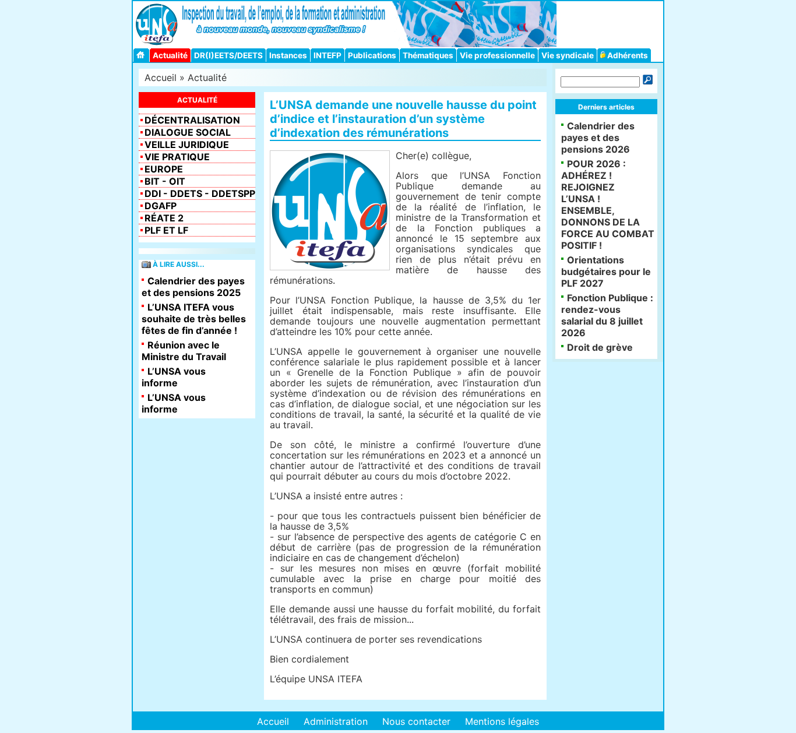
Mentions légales (502, 721)
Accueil (161, 77)
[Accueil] (142, 55)
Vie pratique (177, 157)
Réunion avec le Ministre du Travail (184, 350)
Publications (372, 55)
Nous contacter (416, 721)
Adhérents (626, 55)
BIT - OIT (165, 181)
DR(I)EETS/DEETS (228, 55)
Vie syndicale (567, 55)
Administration (336, 721)
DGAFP (161, 206)
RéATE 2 (164, 218)
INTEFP (327, 55)
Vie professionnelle (497, 55)
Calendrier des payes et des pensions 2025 (193, 286)
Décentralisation (192, 120)
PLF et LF (166, 230)
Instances (288, 55)
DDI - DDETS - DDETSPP (200, 193)
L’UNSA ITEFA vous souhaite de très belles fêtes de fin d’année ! (194, 318)
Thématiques (428, 55)
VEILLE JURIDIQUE (187, 144)
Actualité (170, 55)
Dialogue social (188, 132)
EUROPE (164, 169)
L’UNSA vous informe (174, 377)
